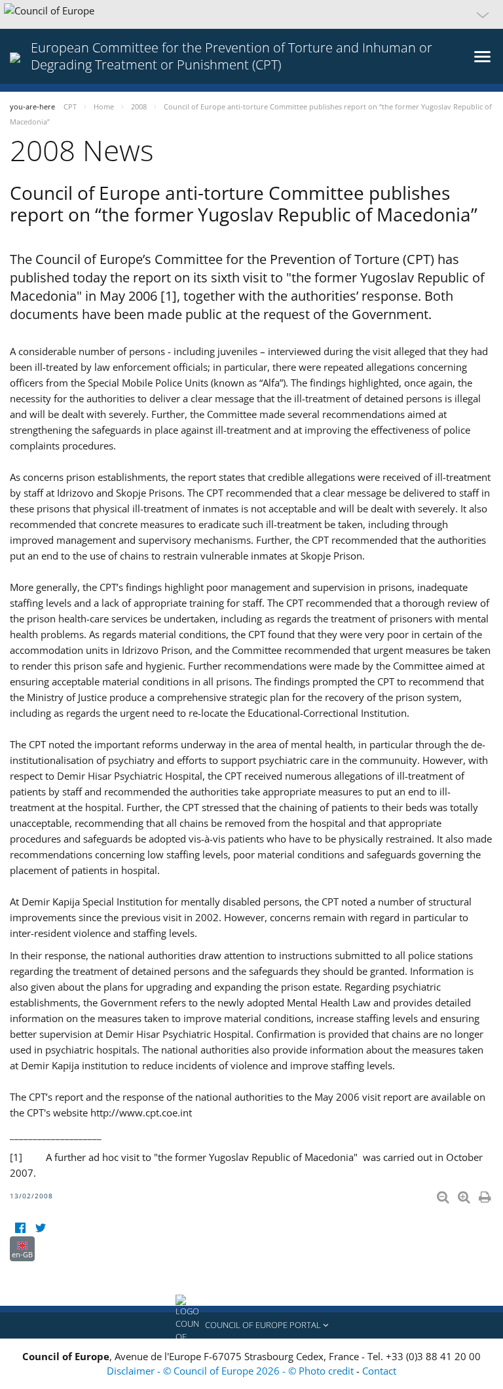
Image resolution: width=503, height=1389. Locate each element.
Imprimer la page (486, 1194)
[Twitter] (40, 1228)
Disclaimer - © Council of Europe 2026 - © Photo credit (231, 1370)
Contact (379, 1370)
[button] (251, 14)
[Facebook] (20, 1228)
